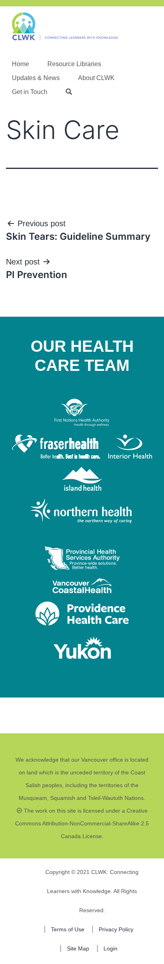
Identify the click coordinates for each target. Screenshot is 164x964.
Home (20, 64)
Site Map (78, 948)
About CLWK (96, 77)
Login (110, 948)
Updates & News (36, 77)
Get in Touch (29, 91)
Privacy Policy (116, 929)
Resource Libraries (74, 64)
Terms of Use (67, 929)
